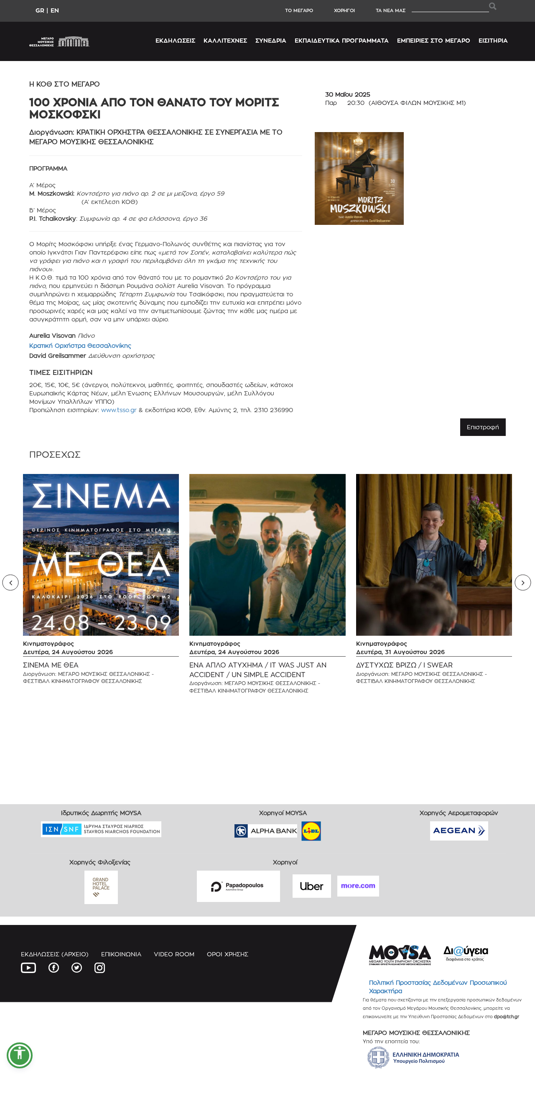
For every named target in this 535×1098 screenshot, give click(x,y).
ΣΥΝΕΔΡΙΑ (270, 40)
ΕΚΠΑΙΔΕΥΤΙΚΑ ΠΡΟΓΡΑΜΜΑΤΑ (342, 40)
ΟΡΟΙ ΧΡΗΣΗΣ (227, 954)
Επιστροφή (483, 427)
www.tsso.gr (119, 410)
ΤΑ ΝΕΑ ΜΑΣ (390, 10)
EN (55, 10)
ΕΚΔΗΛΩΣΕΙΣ (175, 40)
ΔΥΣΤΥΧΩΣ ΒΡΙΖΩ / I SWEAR (404, 665)
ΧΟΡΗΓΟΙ (344, 10)
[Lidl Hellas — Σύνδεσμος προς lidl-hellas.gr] (299, 828)
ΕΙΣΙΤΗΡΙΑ (493, 40)
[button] (19, 1055)
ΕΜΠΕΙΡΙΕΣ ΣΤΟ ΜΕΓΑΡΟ (433, 40)
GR (40, 10)
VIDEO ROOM (174, 954)
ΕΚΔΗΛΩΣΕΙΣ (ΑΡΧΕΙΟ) (55, 954)
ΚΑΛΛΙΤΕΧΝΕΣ (225, 40)
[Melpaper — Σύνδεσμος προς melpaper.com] (336, 828)
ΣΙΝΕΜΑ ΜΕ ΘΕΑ (51, 665)
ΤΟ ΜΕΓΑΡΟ (299, 10)
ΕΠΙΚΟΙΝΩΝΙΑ (121, 954)
